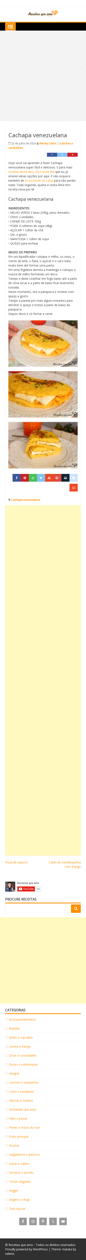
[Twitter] (62, 155)
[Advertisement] (43, 76)
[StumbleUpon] (49, 478)
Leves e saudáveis (21, 1091)
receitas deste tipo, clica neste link (31, 172)
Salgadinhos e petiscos (24, 1155)
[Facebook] (52, 155)
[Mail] (74, 488)
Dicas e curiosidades (23, 1055)
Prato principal (18, 1136)
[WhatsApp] (33, 478)
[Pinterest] (72, 155)
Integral (14, 1073)
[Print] (65, 478)
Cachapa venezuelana (25, 500)
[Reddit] (74, 478)
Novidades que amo (22, 1109)
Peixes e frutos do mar (24, 1127)
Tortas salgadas (20, 1182)
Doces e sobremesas (23, 1064)
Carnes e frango (20, 1046)
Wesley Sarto (47, 143)
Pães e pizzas (18, 1118)
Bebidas (14, 1028)
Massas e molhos (21, 1100)
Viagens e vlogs (19, 1200)
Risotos (14, 1145)
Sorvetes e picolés (21, 1173)
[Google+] (57, 478)
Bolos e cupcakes (21, 1037)
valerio (9, 1254)
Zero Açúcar (17, 1209)
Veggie (13, 1191)
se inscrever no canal (39, 180)
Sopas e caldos (19, 1164)
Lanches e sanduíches (24, 1082)
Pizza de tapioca (16, 862)
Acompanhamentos (22, 1019)
